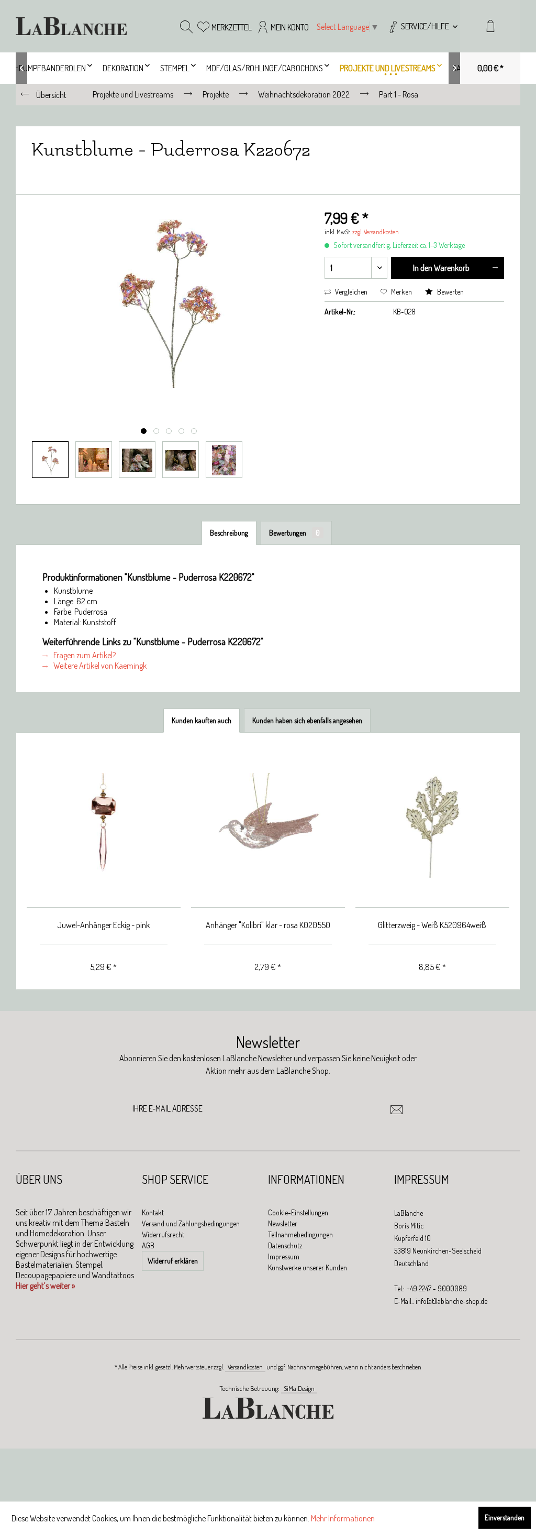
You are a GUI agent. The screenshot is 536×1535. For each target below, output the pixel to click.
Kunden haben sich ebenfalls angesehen (307, 720)
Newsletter (282, 1223)
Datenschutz (285, 1245)
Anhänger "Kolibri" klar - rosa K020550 (268, 925)
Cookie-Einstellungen (298, 1212)
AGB (148, 1245)
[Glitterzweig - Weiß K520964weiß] (432, 825)
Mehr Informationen (343, 1518)
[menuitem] (422, 26)
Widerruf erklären (173, 1260)
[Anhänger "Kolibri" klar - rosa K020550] (268, 825)
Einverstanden (504, 1517)
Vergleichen (350, 291)
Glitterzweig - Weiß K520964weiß (432, 925)
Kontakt (153, 1212)
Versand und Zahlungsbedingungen (191, 1223)
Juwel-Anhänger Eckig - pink (103, 925)
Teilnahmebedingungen (300, 1234)
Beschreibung (229, 532)
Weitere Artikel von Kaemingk (99, 665)
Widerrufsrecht (163, 1234)
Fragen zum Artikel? (84, 655)
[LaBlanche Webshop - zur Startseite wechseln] (71, 26)
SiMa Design (299, 1388)
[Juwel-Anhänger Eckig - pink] (104, 825)
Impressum (283, 1256)
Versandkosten (245, 1367)
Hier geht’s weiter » (45, 1285)
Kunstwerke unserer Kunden (307, 1267)
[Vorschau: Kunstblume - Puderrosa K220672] (50, 459)
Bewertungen (294, 532)
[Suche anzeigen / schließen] (186, 26)
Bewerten (450, 291)
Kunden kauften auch (201, 720)
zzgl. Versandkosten (375, 232)
